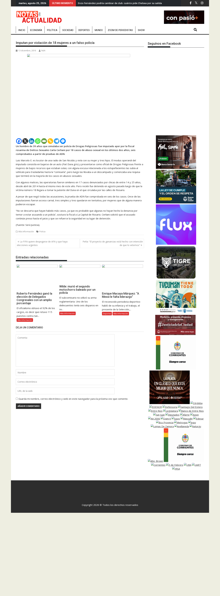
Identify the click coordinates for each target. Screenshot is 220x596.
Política (52, 30)
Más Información (26, 231)
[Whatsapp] (38, 141)
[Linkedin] (31, 141)
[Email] (44, 141)
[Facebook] (19, 141)
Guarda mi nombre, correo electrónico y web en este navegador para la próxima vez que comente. (73, 398)
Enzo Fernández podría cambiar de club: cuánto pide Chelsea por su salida (120, 3)
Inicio (21, 30)
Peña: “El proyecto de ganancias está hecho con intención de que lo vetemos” (113, 243)
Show (141, 30)
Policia (42, 231)
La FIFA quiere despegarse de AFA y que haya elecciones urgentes (42, 243)
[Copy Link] (50, 141)
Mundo (99, 30)
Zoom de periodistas (120, 30)
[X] (25, 141)
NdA (43, 50)
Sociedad (67, 30)
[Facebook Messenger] (63, 141)
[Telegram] (56, 141)
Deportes (84, 30)
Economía (36, 30)
